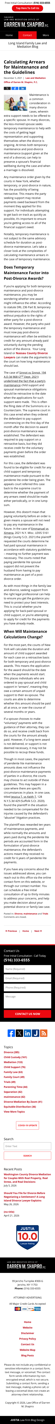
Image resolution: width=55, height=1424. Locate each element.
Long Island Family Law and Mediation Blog (27, 22)
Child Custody (15, 1057)
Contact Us (27, 1344)
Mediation (13, 1062)
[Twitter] (19, 1033)
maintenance (30, 913)
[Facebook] (11, 1033)
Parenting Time (15, 1087)
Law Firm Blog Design (27, 1420)
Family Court (14, 1077)
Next (38, 931)
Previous (11, 931)
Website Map (27, 1350)
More (46, 35)
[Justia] (35, 1033)
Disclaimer (27, 1333)
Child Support (14, 1067)
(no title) (9, 1211)
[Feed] (43, 1033)
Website (27, 1327)
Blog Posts (27, 1355)
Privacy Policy (27, 1338)
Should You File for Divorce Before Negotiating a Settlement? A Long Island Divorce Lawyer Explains (24, 1196)
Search (27, 1155)
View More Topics (14, 1111)
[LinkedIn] (27, 1033)
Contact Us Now (27, 1014)
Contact (27, 35)
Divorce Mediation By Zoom (23, 1101)
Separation (13, 1092)
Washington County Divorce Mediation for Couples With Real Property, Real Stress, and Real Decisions (27, 1178)
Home (9, 35)
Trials (45, 913)
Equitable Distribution (20, 1106)
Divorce (18, 913)
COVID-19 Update (27, 1125)
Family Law (13, 1072)
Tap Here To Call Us (27, 8)
